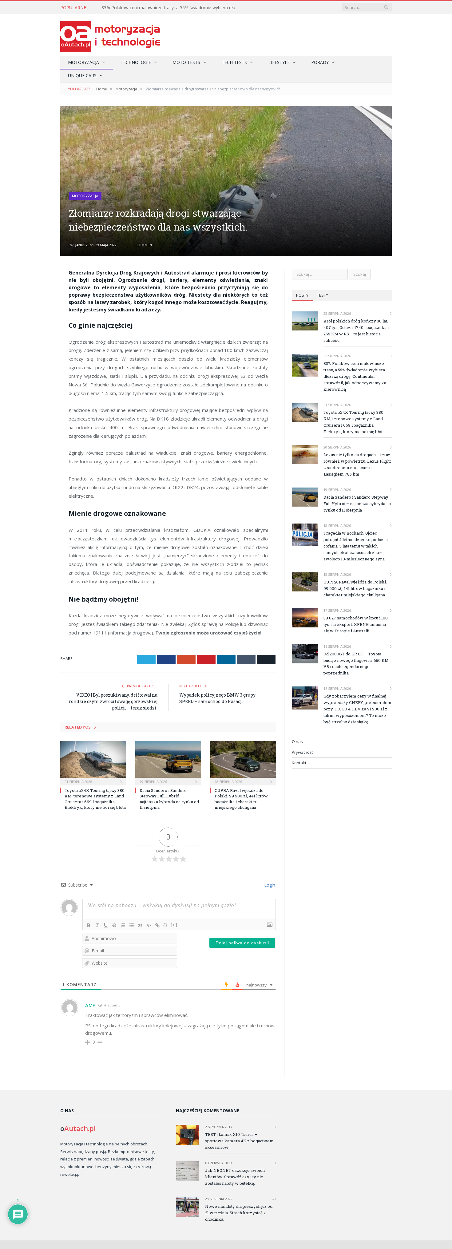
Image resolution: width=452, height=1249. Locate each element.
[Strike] (114, 925)
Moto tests (186, 62)
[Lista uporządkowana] (123, 925)
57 (274, 1126)
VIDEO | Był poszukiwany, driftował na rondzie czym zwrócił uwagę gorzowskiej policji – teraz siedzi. (113, 701)
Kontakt (299, 762)
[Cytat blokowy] (140, 925)
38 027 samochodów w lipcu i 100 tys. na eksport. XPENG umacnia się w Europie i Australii (355, 624)
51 (274, 1162)
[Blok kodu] (149, 925)
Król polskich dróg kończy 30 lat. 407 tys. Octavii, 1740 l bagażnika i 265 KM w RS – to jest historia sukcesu (356, 330)
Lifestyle (279, 62)
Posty (302, 295)
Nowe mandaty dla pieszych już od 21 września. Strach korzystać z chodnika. (238, 1213)
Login (269, 885)
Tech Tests (234, 62)
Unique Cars (82, 75)
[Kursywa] (97, 925)
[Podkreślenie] (105, 925)
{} (165, 925)
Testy (322, 295)
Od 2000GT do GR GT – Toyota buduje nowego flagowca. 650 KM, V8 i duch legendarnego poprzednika (356, 663)
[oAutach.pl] (110, 35)
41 (274, 1198)
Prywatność (302, 752)
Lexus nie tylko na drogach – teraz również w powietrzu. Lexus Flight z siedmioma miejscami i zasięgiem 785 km (357, 464)
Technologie (136, 62)
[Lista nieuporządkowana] (131, 925)
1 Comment (143, 245)
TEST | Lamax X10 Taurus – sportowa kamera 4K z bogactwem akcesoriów (239, 1141)
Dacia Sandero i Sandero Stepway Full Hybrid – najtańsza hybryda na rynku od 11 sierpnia (169, 799)
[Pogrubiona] (88, 925)
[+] (174, 925)
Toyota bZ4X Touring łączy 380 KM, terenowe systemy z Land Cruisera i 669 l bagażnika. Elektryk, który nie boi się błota (95, 799)
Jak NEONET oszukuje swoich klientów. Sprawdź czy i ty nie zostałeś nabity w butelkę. (235, 1177)
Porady (320, 62)
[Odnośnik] (157, 925)
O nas (297, 741)
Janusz (81, 245)
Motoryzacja (83, 62)
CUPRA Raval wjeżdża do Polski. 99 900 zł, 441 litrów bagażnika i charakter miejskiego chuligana (241, 799)
